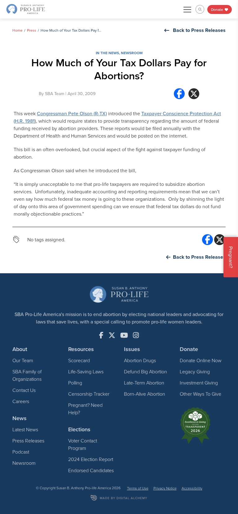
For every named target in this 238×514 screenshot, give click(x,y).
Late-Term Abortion (144, 382)
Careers (20, 401)
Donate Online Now (201, 360)
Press (31, 30)
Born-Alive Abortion (144, 393)
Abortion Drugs (140, 360)
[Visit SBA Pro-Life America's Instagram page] (136, 335)
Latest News (25, 429)
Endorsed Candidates (91, 470)
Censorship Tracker (88, 393)
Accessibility (192, 488)
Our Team (22, 360)
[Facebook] (179, 93)
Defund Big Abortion (145, 371)
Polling (75, 382)
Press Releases (28, 440)
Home (17, 30)
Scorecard (79, 360)
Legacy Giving (195, 371)
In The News (107, 52)
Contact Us (24, 390)
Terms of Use (137, 488)
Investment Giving (199, 382)
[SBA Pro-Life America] (25, 8)
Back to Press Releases (199, 30)
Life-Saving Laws (86, 371)
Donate (217, 9)
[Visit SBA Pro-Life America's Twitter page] (111, 335)
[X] (193, 93)
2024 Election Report (90, 459)
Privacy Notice (165, 488)
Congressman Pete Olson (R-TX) (72, 113)
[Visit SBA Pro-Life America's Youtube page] (124, 335)
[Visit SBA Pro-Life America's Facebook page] (101, 335)
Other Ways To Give (200, 393)
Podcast (20, 451)
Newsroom (132, 52)
